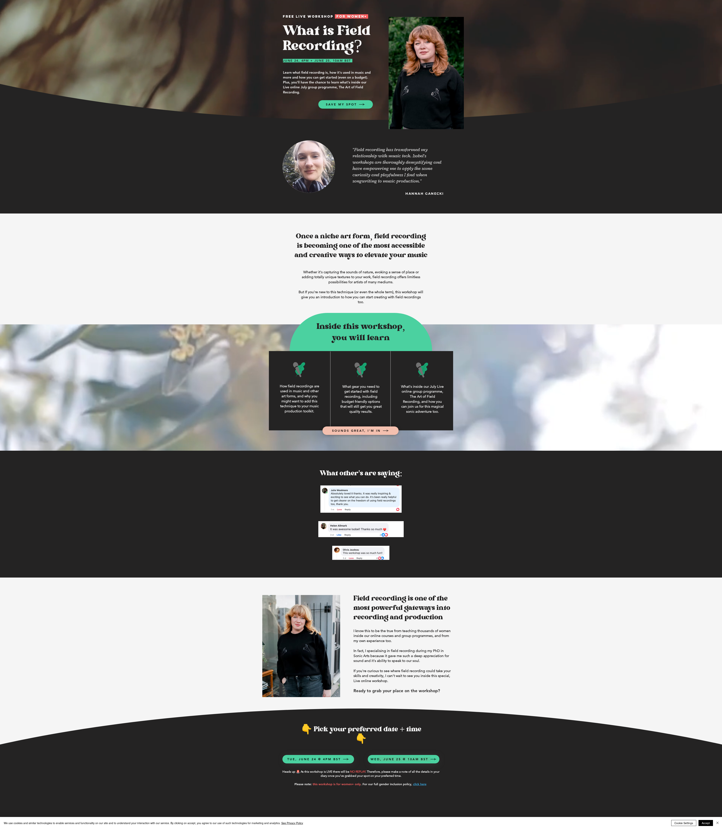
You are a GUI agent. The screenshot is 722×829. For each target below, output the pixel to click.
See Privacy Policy (292, 823)
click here (419, 784)
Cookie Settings (683, 823)
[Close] (717, 823)
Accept (706, 823)
